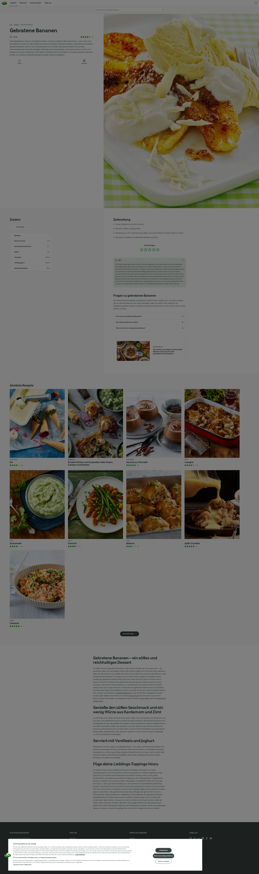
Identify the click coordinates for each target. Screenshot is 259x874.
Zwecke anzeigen (163, 861)
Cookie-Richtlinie (80, 854)
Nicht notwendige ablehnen (163, 856)
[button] (8, 855)
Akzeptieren (163, 850)
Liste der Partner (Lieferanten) (22, 864)
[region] (105, 855)
